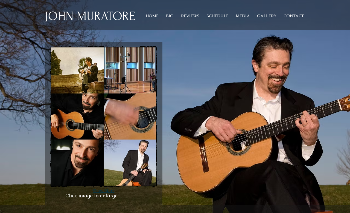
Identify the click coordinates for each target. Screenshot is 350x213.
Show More (104, 190)
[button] (77, 70)
